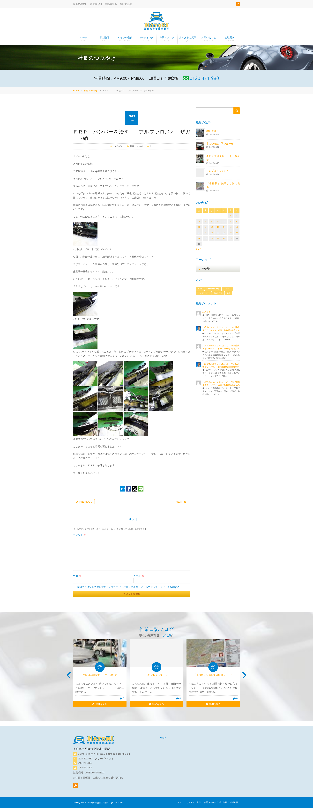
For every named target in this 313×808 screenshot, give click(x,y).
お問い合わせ (208, 39)
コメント (79, 535)
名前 (77, 575)
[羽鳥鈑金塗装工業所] (156, 21)
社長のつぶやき (91, 90)
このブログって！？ (217, 170)
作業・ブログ (167, 39)
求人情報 (223, 802)
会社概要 (234, 802)
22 (230, 233)
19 (212, 233)
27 (218, 238)
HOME (76, 90)
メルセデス (218, 293)
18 (205, 233)
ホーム (83, 39)
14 (224, 227)
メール (139, 575)
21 (224, 233)
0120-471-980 (85, 758)
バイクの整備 (125, 39)
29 (230, 238)
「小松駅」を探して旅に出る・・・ (213, 674)
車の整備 (104, 39)
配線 (229, 293)
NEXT (179, 501)
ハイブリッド (203, 293)
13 (218, 227)
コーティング (146, 39)
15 (230, 227)
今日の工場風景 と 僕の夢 (100, 674)
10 (199, 227)
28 (224, 238)
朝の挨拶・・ (213, 130)
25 (205, 238)
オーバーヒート (213, 288)
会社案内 (229, 39)
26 (212, 238)
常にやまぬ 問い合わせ (223, 143)
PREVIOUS (85, 501)
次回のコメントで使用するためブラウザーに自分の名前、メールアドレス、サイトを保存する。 (129, 587)
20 (218, 233)
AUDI (200, 288)
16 (237, 227)
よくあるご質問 (187, 39)
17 (199, 233)
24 (199, 238)
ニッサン (227, 288)
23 (237, 233)
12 (212, 227)
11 (205, 227)
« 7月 (199, 249)
